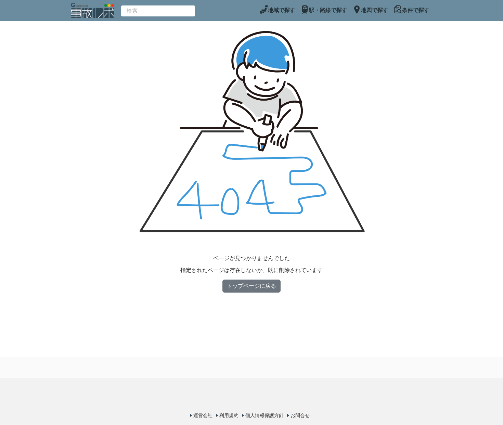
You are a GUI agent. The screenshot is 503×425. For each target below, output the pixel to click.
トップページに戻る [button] (251, 286)
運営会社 (202, 415)
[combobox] (158, 10)
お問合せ (300, 415)
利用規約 (228, 415)
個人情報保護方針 (264, 415)
